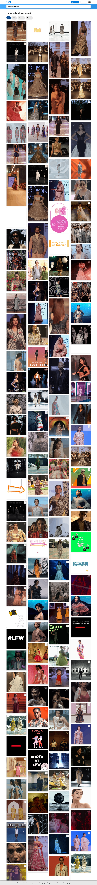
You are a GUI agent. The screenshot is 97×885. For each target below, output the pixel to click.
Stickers (21, 17)
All (8, 17)
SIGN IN (84, 1)
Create (76, 1)
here (75, 883)
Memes (29, 17)
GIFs (14, 17)
